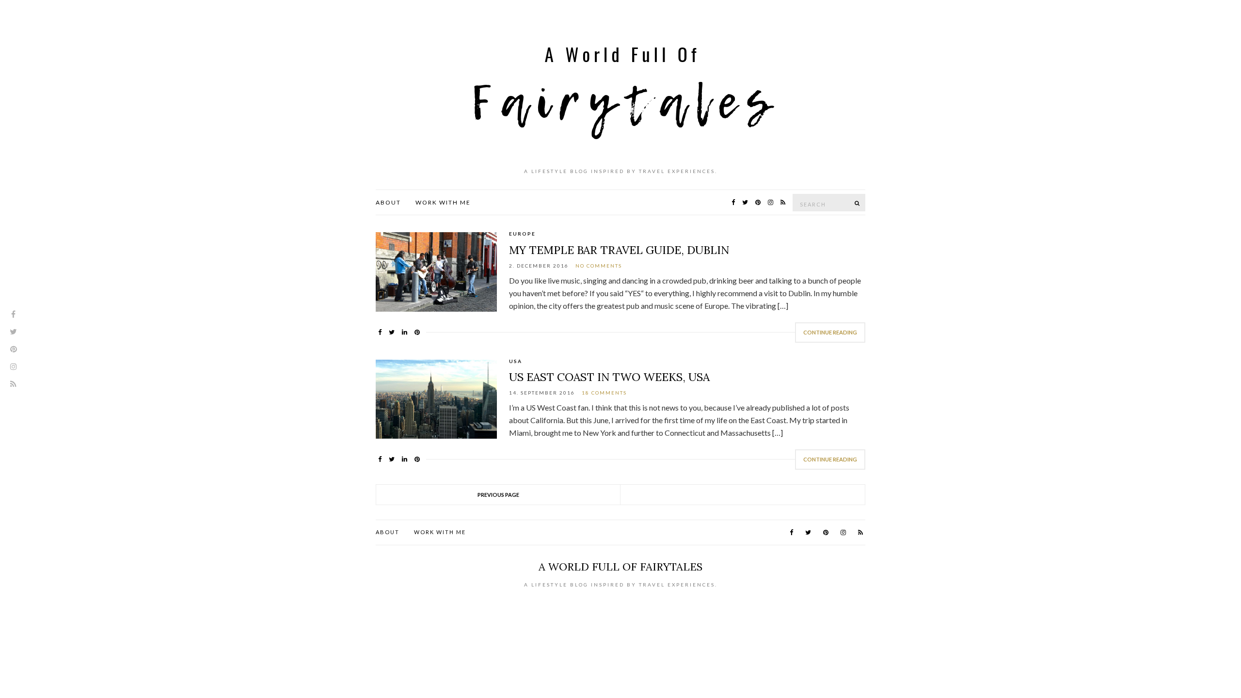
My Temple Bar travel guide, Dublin (619, 250)
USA (515, 361)
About (388, 202)
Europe (522, 234)
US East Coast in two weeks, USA (609, 377)
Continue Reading (830, 332)
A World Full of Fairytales (620, 566)
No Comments (598, 266)
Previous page (498, 495)
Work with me (443, 202)
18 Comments (604, 393)
